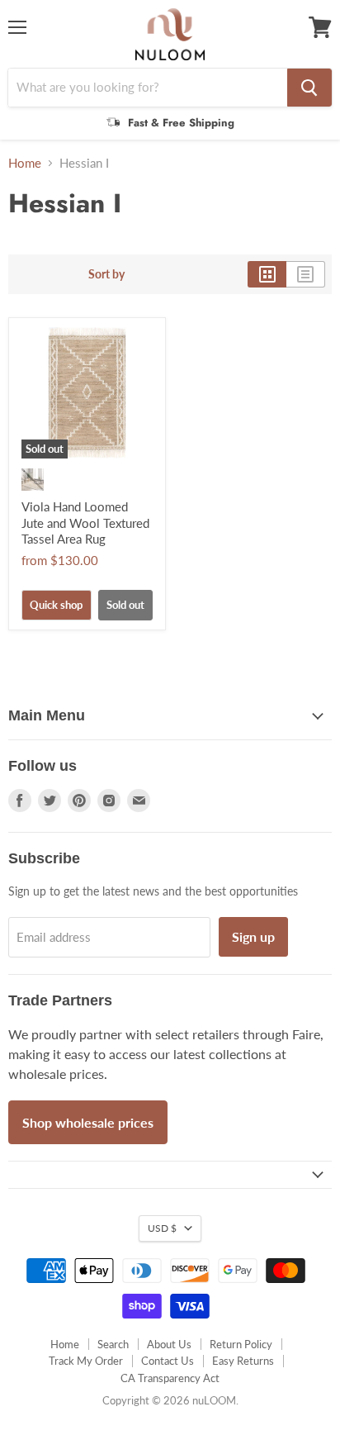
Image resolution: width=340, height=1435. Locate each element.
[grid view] (267, 274)
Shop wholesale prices (87, 1122)
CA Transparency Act (170, 1378)
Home (24, 163)
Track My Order (86, 1360)
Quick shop (56, 604)
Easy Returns (243, 1360)
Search (113, 1344)
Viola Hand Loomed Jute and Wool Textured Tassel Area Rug (85, 522)
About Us (169, 1344)
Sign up (253, 936)
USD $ (162, 1228)
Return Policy (241, 1344)
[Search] (309, 88)
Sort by (106, 274)
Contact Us (167, 1360)
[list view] (305, 274)
